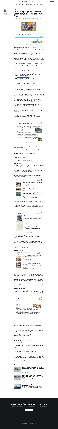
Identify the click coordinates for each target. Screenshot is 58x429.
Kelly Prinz (5, 13)
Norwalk (15, 9)
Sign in (48, 1)
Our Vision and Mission (22, 4)
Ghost (36, 423)
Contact (27, 417)
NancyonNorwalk (33, 47)
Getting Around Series (39, 4)
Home (16, 4)
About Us (27, 4)
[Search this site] (4, 1)
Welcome (31, 417)
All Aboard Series (32, 4)
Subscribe (52, 1)
